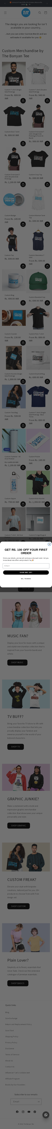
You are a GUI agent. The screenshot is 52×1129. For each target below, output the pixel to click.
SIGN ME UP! (26, 572)
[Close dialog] (49, 544)
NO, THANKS (26, 578)
